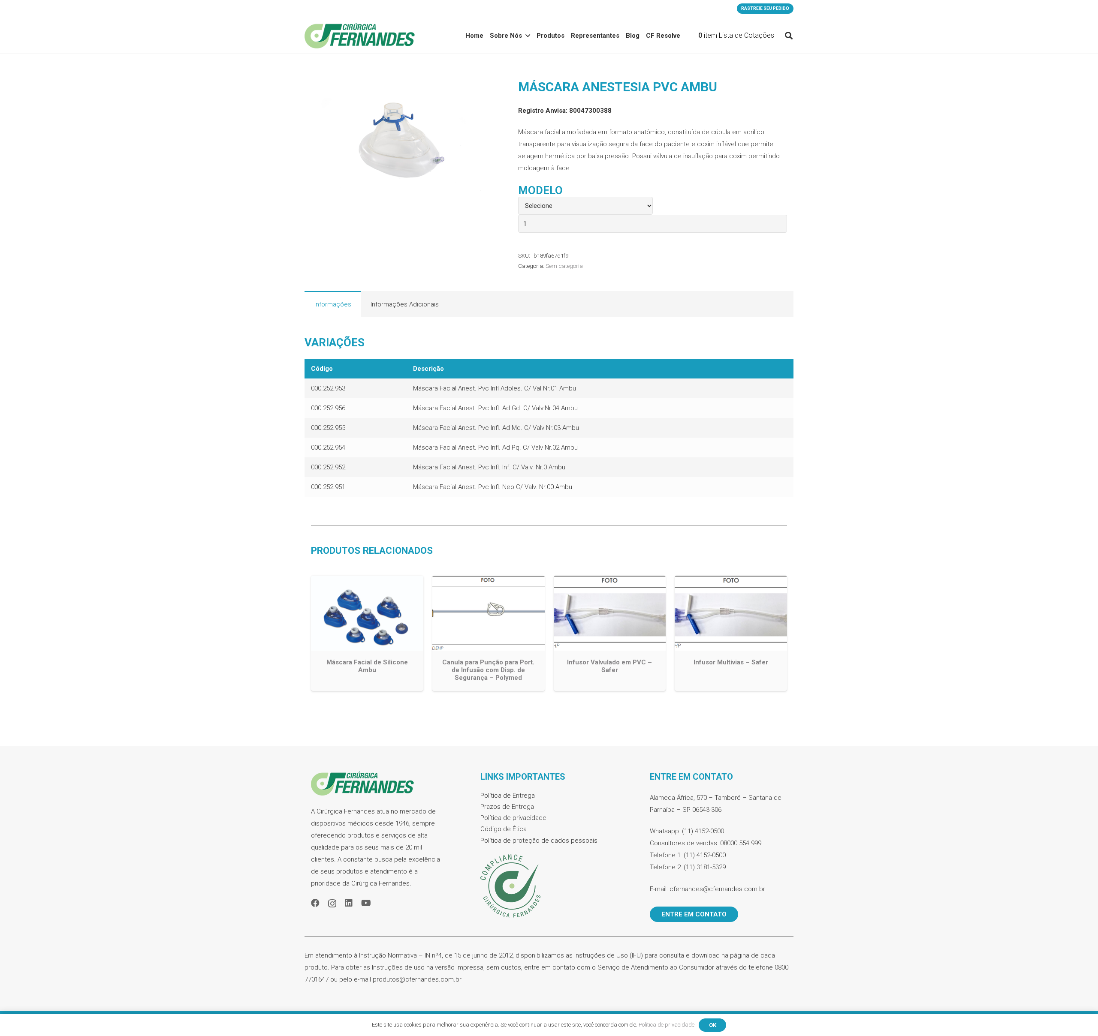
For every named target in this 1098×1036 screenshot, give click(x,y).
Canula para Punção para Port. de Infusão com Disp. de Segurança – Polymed (488, 670)
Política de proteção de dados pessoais (538, 840)
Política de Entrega (507, 795)
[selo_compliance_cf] (549, 886)
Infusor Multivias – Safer (731, 662)
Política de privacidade (513, 818)
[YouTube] (366, 903)
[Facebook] (315, 903)
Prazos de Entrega (507, 807)
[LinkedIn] (349, 903)
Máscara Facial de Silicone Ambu (367, 666)
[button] (788, 35)
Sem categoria (564, 265)
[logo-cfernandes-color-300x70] (360, 35)
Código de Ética (503, 829)
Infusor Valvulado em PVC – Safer (609, 666)
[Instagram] (332, 903)
